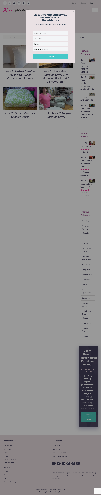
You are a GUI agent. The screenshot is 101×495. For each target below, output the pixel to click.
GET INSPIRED (50, 56)
